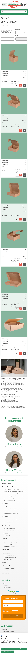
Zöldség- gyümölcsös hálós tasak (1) (11, 489)
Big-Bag (4, 562)
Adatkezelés (5, 585)
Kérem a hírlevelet (13, 615)
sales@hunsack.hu (18, 472)
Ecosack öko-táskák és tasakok (10, 487)
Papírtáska (5, 503)
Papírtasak (5, 516)
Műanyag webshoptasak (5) (10, 557)
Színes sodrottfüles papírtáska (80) (11, 513)
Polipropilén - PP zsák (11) (9, 568)
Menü (3, 4)
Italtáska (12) (6, 511)
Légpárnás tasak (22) (8, 559)
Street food (5, 549)
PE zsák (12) (6, 570)
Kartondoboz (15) (7, 541)
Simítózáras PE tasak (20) (9, 530)
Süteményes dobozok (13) (9, 546)
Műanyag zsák (6, 566)
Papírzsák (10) (7, 535)
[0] (25, 4)
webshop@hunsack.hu (8, 631)
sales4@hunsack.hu (18, 446)
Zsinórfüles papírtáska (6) (9, 509)
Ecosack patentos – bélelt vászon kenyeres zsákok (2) (15, 491)
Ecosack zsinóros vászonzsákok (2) (11, 493)
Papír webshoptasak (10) (9, 555)
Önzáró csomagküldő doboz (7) (10, 542)
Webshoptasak (6, 553)
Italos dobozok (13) (8, 544)
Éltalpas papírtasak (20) (9, 521)
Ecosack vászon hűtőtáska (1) (10, 495)
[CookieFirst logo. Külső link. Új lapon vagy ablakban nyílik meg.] (1, 635)
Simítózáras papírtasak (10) (9, 528)
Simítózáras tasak (7, 526)
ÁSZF (4, 583)
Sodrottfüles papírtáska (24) (10, 508)
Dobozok (4, 538)
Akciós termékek (6, 483)
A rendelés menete (7, 587)
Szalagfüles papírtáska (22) (9, 506)
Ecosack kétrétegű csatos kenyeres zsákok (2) (13, 496)
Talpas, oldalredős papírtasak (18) (11, 519)
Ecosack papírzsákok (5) (9, 498)
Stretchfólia (5, 573)
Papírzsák (5, 533)
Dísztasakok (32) (7, 522)
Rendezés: (17, 35)
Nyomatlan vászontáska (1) (9, 500)
